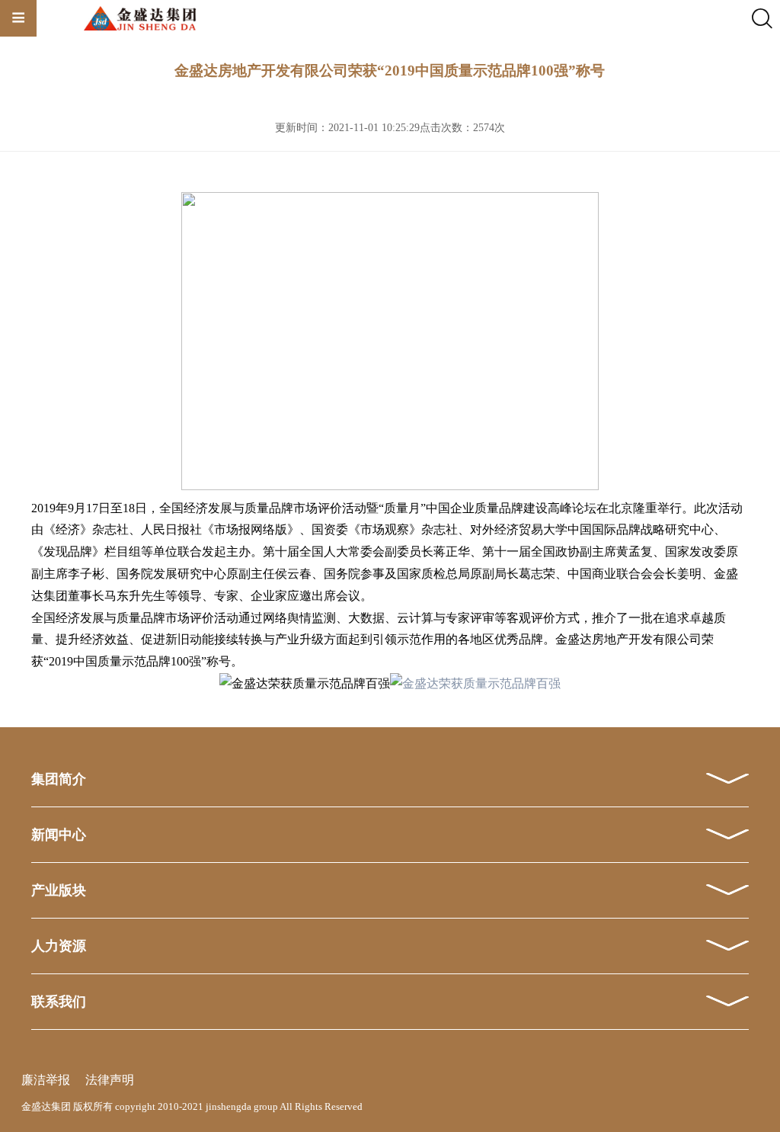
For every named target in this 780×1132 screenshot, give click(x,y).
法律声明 (109, 1079)
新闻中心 (58, 834)
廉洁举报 (45, 1079)
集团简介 (58, 779)
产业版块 (58, 890)
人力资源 (58, 946)
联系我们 (58, 1001)
